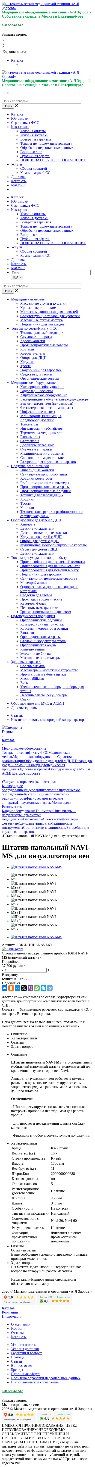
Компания (10, 1312)
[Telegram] (50, 988)
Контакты (19, 181)
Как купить (20, 127)
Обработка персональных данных (47, 148)
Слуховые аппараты (34, 823)
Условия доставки (34, 135)
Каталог (17, 60)
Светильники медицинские (44, 827)
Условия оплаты (33, 131)
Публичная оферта (35, 156)
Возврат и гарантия (35, 139)
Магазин (18, 185)
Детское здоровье (26, 773)
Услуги (16, 164)
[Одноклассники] (11, 988)
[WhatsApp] (37, 988)
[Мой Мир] (17, 988)
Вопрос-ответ (31, 152)
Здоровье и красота (34, 769)
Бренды (17, 1370)
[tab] (47, 962)
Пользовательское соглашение (35, 1382)
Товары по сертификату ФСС (25, 752)
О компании (20, 1324)
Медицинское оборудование (35, 757)
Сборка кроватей (33, 168)
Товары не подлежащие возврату (46, 143)
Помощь (17, 1357)
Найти (17, 277)
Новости (18, 1328)
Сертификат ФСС (25, 123)
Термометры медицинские (21, 817)
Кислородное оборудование (13, 788)
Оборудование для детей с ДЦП (49, 761)
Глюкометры (33, 819)
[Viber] (30, 988)
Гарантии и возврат (26, 1353)
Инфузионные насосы (34, 802)
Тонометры (44, 811)
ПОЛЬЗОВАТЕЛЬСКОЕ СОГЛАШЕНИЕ (53, 160)
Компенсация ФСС (35, 173)
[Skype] (43, 988)
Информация (12, 1316)
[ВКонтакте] (4, 988)
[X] (24, 988)
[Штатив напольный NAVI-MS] (36, 867)
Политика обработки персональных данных (45, 1378)
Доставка (18, 177)
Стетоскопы (52, 819)
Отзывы (17, 1333)
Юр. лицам (19, 118)
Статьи (16, 1361)
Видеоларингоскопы (40, 790)
